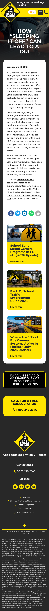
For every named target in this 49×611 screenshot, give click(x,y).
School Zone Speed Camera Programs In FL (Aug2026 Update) (24, 250)
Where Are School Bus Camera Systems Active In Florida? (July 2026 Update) (24, 343)
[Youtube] (33, 486)
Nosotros (26, 497)
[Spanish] (32, 12)
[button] (40, 12)
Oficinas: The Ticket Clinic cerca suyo (26, 501)
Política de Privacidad (26, 512)
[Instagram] (21, 486)
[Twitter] (27, 486)
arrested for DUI (25, 179)
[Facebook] (15, 486)
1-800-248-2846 (26, 409)
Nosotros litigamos (26, 505)
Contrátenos (26, 508)
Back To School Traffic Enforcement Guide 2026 (22, 296)
